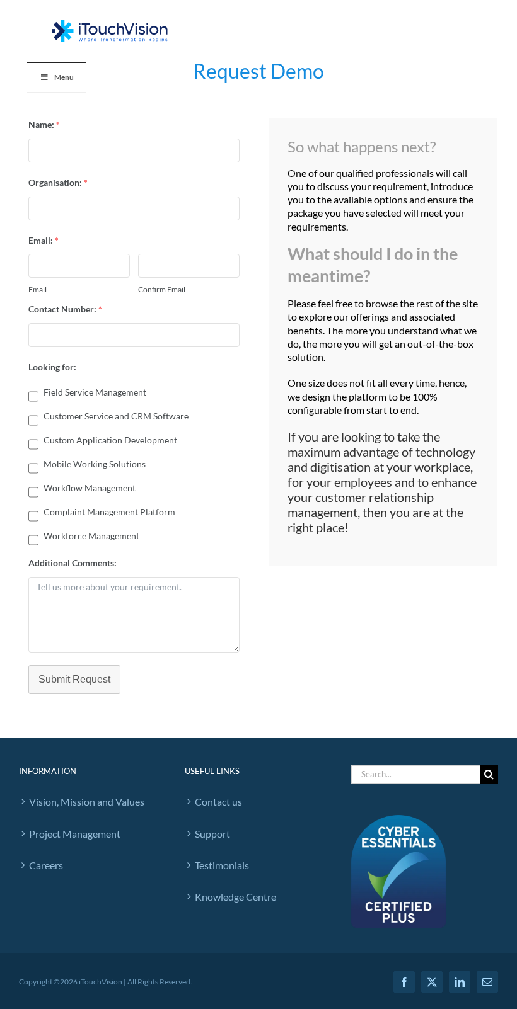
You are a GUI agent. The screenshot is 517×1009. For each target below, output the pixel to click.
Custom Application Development (110, 440)
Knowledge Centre (235, 897)
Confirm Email (161, 289)
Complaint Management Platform (109, 511)
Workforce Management (91, 535)
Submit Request (74, 679)
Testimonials (222, 865)
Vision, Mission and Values (86, 801)
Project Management (74, 834)
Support (212, 834)
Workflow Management (90, 487)
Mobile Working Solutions (95, 464)
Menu (64, 77)
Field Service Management (95, 392)
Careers (46, 865)
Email (37, 289)
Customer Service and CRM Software (116, 416)
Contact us (218, 801)
